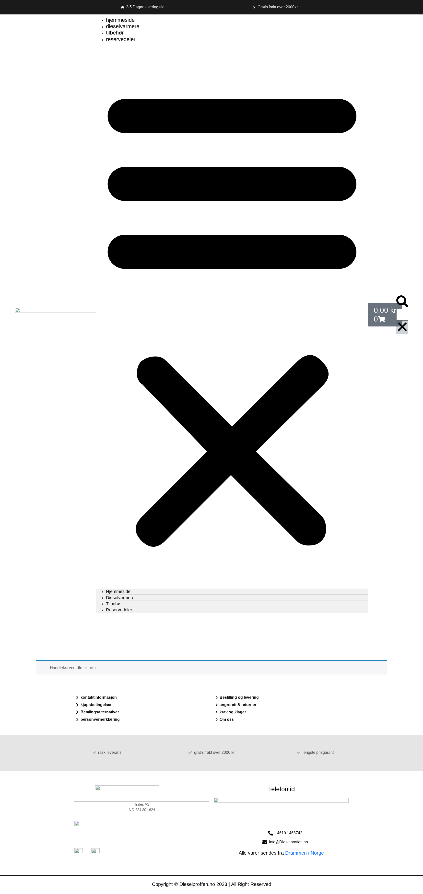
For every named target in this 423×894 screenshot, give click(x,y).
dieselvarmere (122, 26)
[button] (232, 316)
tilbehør (115, 33)
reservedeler (120, 39)
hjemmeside (120, 20)
